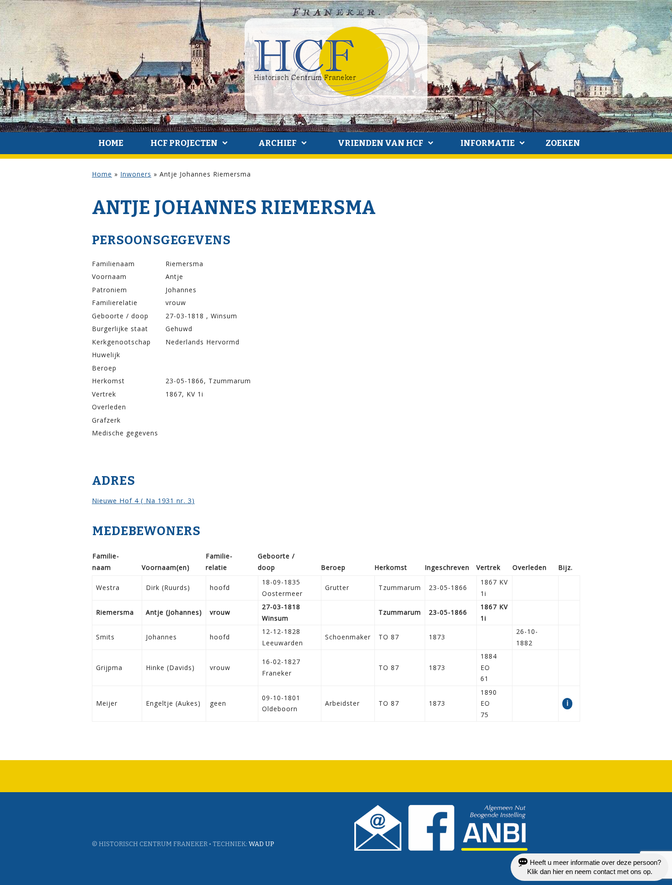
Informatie (487, 143)
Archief (277, 143)
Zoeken (562, 143)
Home (110, 143)
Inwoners (135, 174)
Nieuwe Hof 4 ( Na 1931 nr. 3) (143, 500)
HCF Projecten (184, 143)
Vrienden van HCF (380, 143)
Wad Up (261, 844)
